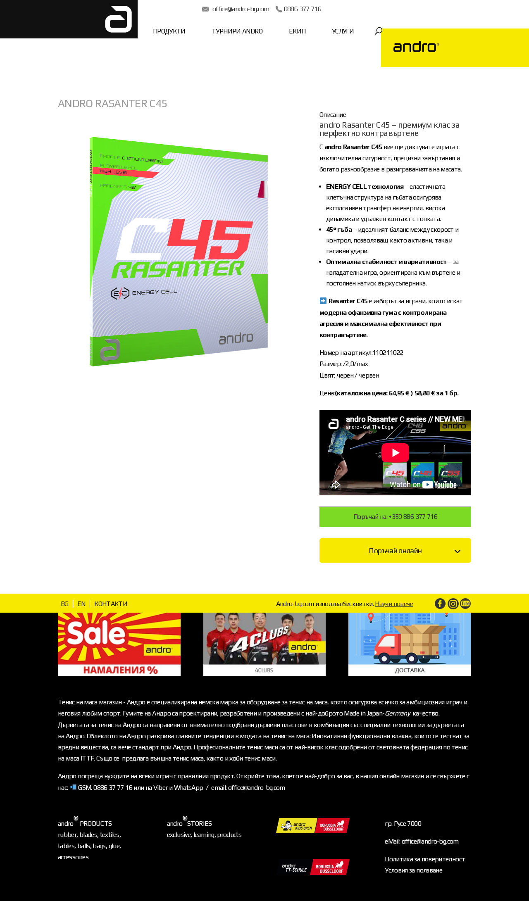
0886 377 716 (302, 9)
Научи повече (394, 604)
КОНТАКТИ (110, 604)
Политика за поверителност (425, 859)
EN (81, 604)
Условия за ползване (413, 870)
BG (65, 604)
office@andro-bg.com (240, 9)
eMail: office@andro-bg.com (421, 841)
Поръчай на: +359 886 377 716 (395, 517)
